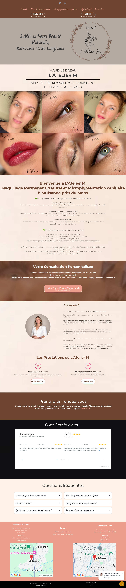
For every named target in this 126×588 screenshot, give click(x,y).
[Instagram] (65, 3)
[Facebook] (60, 3)
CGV (91, 585)
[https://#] (38, 366)
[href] (31, 560)
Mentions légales (91, 582)
